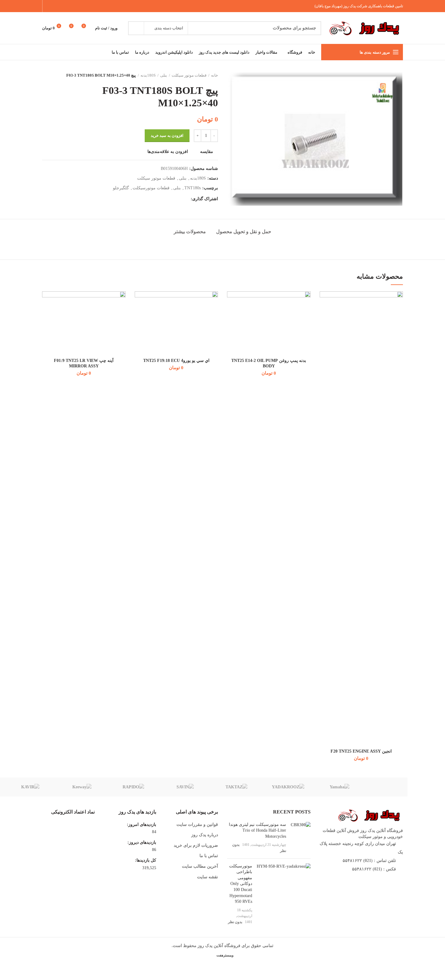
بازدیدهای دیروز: (141, 842)
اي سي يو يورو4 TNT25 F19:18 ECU (176, 360)
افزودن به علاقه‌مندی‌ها (167, 152)
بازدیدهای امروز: (141, 824)
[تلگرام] (49, 6)
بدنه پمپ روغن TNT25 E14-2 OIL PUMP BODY (268, 363)
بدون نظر (235, 922)
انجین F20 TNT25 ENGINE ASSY (361, 751)
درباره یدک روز (204, 835)
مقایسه (206, 152)
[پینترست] (64, 6)
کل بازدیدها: (145, 860)
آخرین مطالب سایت (200, 866)
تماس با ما (208, 855)
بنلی (163, 75)
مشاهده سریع (324, 328)
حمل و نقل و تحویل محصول (243, 231)
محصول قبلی (57, 75)
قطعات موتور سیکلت (189, 75)
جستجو (136, 28)
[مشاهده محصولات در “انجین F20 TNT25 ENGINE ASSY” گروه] (324, 315)
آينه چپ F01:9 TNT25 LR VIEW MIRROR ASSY (84, 363)
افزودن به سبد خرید (167, 135)
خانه (214, 75)
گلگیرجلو (121, 188)
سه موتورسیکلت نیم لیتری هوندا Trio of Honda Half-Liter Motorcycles (257, 830)
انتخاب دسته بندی (168, 28)
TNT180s (192, 188)
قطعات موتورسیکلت (151, 188)
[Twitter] (72, 6)
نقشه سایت (207, 877)
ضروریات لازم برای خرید (196, 845)
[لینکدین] (57, 6)
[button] (231, 315)
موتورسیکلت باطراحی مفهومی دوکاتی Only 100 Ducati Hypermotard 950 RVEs (240, 884)
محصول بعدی (45, 75)
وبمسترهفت (224, 955)
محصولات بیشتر (190, 231)
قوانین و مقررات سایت (197, 824)
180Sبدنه (148, 75)
